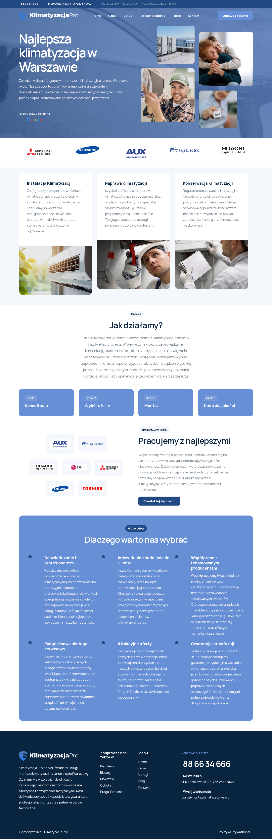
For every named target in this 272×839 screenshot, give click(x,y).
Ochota (105, 785)
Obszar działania (152, 16)
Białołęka (107, 766)
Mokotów (107, 779)
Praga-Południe (111, 792)
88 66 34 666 (29, 3)
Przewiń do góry (9, 420)
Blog (177, 16)
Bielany (105, 772)
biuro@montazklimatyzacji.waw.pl (70, 3)
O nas (112, 16)
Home (96, 16)
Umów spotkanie (235, 16)
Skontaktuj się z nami (159, 501)
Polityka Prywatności (234, 832)
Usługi (128, 16)
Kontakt (194, 16)
